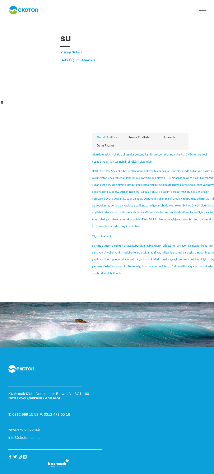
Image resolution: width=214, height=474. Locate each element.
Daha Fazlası (105, 145)
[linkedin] (25, 457)
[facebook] (10, 457)
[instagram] (20, 457)
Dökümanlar (169, 137)
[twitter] (15, 457)
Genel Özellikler (107, 137)
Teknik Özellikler (140, 137)
